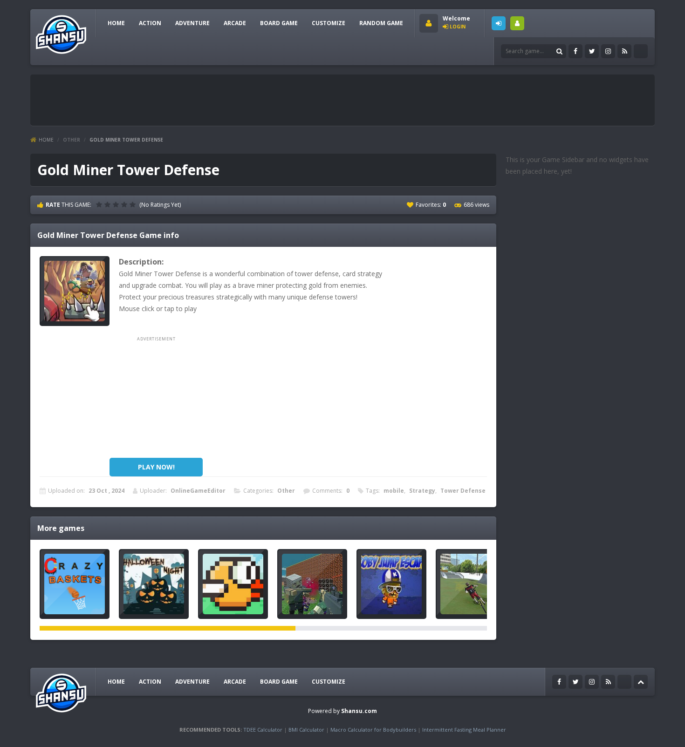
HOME (116, 23)
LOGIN (499, 23)
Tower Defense (463, 491)
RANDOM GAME (381, 23)
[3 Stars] (117, 204)
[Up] (641, 682)
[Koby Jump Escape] (391, 584)
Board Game (279, 23)
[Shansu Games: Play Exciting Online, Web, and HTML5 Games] (61, 32)
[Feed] (624, 51)
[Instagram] (608, 51)
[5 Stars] (134, 204)
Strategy (422, 491)
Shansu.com (359, 711)
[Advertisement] (204, 100)
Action (150, 23)
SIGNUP (517, 23)
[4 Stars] (125, 204)
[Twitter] (592, 51)
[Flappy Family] (233, 584)
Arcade (235, 23)
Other (71, 139)
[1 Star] (100, 204)
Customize (328, 23)
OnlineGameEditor (198, 491)
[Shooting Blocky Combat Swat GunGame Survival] (312, 584)
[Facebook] (575, 51)
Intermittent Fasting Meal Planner (464, 729)
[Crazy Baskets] (75, 584)
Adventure (192, 23)
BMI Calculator (306, 729)
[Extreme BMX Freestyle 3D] (471, 584)
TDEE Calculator (262, 729)
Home (46, 139)
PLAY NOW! (156, 466)
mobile (394, 491)
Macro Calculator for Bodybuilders (373, 729)
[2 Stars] (108, 204)
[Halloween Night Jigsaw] (154, 584)
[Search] (559, 51)
